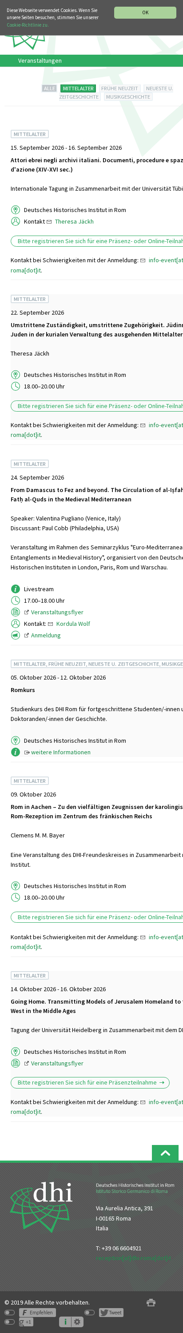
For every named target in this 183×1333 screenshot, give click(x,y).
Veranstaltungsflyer (57, 612)
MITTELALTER (78, 88)
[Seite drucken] (151, 1302)
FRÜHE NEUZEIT (119, 88)
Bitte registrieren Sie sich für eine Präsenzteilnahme (87, 1082)
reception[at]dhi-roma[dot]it (133, 1258)
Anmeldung (46, 635)
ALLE (49, 88)
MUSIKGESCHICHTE (128, 96)
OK (145, 12)
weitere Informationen (61, 752)
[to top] (165, 1153)
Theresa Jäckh (74, 221)
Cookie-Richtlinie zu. (28, 25)
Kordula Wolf (73, 624)
